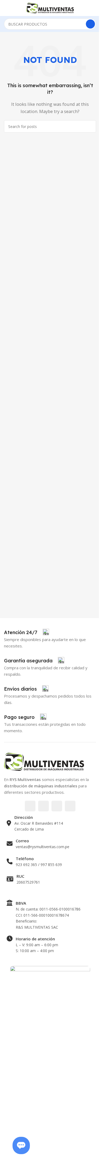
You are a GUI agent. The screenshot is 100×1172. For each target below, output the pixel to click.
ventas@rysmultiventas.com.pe (42, 846)
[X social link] (43, 806)
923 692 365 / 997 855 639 (39, 864)
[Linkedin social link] (70, 806)
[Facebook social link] (30, 806)
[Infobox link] (26, 632)
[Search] (90, 24)
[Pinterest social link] (56, 806)
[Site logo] (50, 7)
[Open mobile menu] (6, 8)
